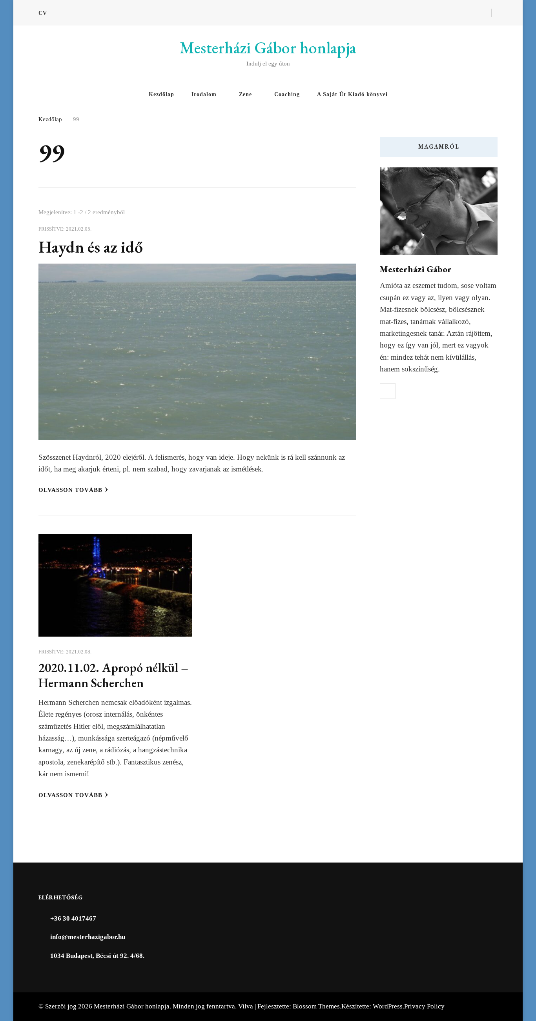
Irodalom (204, 94)
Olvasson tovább (70, 490)
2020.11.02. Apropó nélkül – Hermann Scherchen (113, 675)
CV (42, 13)
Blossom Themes (316, 1006)
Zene (245, 94)
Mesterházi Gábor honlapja (268, 47)
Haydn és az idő (90, 247)
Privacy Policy (424, 1006)
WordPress (388, 1006)
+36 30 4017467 (73, 918)
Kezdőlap (161, 94)
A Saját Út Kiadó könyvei (352, 94)
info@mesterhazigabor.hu (87, 937)
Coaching (287, 94)
